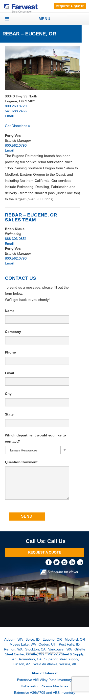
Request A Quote (70, 6)
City (8, 394)
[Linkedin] (80, 562)
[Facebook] (49, 562)
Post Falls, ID (69, 644)
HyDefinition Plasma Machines (44, 686)
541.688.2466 (16, 111)
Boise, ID (32, 639)
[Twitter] (57, 562)
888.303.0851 (16, 239)
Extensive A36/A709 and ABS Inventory (44, 693)
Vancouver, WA (59, 649)
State (9, 414)
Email (9, 116)
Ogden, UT (47, 644)
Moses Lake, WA (23, 644)
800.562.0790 (16, 145)
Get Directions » (17, 126)
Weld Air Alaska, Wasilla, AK (54, 664)
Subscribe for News (62, 572)
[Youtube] (73, 562)
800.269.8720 (16, 106)
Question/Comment (21, 462)
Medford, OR (75, 639)
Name (9, 311)
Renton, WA (13, 649)
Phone (10, 352)
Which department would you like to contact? (35, 438)
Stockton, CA (35, 649)
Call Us (56, 541)
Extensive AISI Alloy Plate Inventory (44, 680)
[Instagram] (65, 562)
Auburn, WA (13, 639)
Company (13, 332)
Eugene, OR (52, 639)
